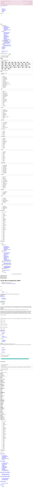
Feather (4, 142)
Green (4, 216)
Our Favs (5, 250)
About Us (3, 336)
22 (23, 366)
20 (21, 366)
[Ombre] (1, 391)
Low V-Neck (5, 180)
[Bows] (2, 394)
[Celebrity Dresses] (3, 382)
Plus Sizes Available (5, 116)
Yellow (4, 213)
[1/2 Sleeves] (3, 412)
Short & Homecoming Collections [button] (6, 264)
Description (3, 298)
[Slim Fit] (2, 410)
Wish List (3, 8)
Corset (4, 112)
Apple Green (4, 215)
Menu (1, 24)
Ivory (3, 233)
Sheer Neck (4, 185)
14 (16, 366)
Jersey (4, 154)
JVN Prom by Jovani (6, 259)
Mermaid (4, 193)
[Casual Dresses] (3, 375)
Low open (4, 124)
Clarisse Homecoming (7, 266)
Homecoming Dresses (5, 456)
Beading (4, 139)
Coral (3, 232)
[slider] (29, 358)
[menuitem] (17, 8)
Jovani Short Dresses (7, 267)
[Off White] (6, 292)
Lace (3, 145)
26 (26, 366)
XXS (20, 67)
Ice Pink (4, 225)
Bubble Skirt (4, 109)
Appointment (4, 349)
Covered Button (5, 122)
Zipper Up (4, 126)
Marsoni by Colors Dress (7, 262)
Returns (3, 333)
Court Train (4, 167)
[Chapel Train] (2, 402)
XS (23, 67)
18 (19, 366)
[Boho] (2, 378)
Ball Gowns (4, 91)
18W (15, 65)
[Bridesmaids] (3, 374)
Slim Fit (4, 194)
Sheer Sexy (4, 100)
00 (4, 366)
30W (12, 67)
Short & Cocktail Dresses (7, 249)
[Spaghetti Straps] (2, 417)
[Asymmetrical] (2, 401)
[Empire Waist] (2, 409)
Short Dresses (5, 101)
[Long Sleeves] (3, 413)
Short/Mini (4, 170)
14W (7, 65)
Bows (4, 140)
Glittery (4, 131)
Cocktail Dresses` (6, 246)
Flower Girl (4, 81)
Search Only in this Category (5, 55)
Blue (3, 221)
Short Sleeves (5, 201)
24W (27, 65)
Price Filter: (3, 56)
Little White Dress (5, 95)
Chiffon (4, 152)
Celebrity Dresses (5, 110)
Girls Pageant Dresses (6, 82)
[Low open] (2, 387)
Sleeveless (4, 202)
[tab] (17, 247)
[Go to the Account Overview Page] (0, 7)
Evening (4, 80)
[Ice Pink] (4, 292)
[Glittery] (1, 389)
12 (28, 62)
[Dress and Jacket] (2, 379)
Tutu (3, 105)
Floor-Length (5, 168)
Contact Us (3, 332)
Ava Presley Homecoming (5, 478)
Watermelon (4, 229)
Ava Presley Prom (6, 253)
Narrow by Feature (4, 73)
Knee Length (4, 169)
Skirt (3, 102)
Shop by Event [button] (4, 244)
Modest (4, 97)
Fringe (4, 144)
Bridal (4, 76)
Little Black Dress (5, 94)
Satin (3, 157)
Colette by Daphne (6, 257)
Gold (3, 235)
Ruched (4, 117)
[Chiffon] (1, 397)
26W (3, 67)
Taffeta (4, 160)
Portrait (4, 182)
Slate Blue (4, 220)
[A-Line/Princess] (2, 408)
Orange (4, 231)
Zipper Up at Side (5, 127)
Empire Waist (5, 192)
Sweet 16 (4, 87)
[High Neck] (2, 406)
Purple (4, 223)
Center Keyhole (5, 111)
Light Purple (4, 433)
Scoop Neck (4, 184)
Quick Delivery (13, 283)
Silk (3, 159)
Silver (4, 238)
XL (6, 68)
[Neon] (1, 390)
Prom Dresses (6, 248)
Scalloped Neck (5, 183)
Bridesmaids (4, 77)
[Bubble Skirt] (3, 381)
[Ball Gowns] (2, 377)
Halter (4, 177)
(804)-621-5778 (5, 5)
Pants (3, 98)
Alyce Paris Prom (6, 254)
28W (7, 67)
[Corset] (3, 383)
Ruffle (4, 146)
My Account (3, 9)
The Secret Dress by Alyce (7, 260)
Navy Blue (4, 222)
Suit (3, 103)
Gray (3, 446)
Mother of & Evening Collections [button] (6, 261)
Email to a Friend (2, 296)
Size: (1, 286)
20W (19, 65)
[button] (4, 25)
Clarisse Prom (6, 255)
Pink (3, 226)
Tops (3, 104)
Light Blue (4, 219)
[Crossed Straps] (2, 386)
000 (3, 62)
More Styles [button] (3, 270)
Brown (4, 236)
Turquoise (4, 218)
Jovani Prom (5, 258)
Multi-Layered (5, 114)
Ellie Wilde (3, 468)
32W (16, 67)
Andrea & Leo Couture (7, 252)
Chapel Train (4, 166)
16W (11, 65)
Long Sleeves (5, 199)
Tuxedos (3, 347)
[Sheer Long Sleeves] (3, 414)
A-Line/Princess (5, 191)
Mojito (4, 214)
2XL (9, 68)
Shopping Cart (4, 10)
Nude (3, 234)
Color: (1, 290)
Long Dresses (5, 96)
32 (3, 65)
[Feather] (1, 398)
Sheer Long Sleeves (5, 200)
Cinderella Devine (6, 256)
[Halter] (2, 405)
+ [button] (2, 245)
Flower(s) (4, 143)
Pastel (4, 134)
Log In (3, 11)
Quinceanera (4, 85)
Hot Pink (4, 227)
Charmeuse (4, 151)
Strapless (4, 186)
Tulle (3, 161)
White (4, 239)
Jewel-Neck (4, 179)
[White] (7, 292)
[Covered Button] (2, 385)
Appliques (4, 138)
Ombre (4, 133)
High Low (4, 113)
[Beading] (2, 393)
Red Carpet (4, 86)
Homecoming (5, 83)
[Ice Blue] (3, 292)
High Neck (4, 178)
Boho (3, 92)
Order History (4, 340)
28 (28, 366)
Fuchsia (4, 228)
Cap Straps (4, 206)
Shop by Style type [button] (4, 268)
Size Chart (1, 295)
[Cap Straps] (2, 416)
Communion (4, 79)
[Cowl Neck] (2, 404)
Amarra (3, 465)
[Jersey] (1, 399)
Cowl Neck (4, 176)
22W (23, 65)
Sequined (4, 158)
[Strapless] (2, 418)
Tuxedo (5, 272)
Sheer (3, 125)
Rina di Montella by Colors (7, 263)
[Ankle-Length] (2, 400)
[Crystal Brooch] (2, 395)
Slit (3, 118)
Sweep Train (4, 171)
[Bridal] (3, 373)
